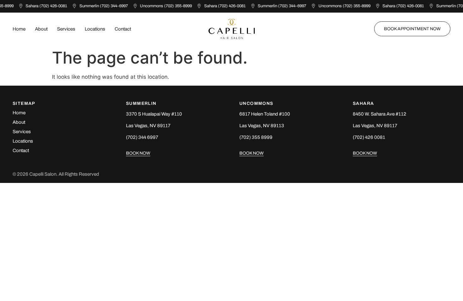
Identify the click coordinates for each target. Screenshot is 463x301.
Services (66, 28)
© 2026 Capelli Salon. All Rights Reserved (56, 174)
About (41, 28)
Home (19, 28)
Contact (123, 28)
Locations (95, 28)
